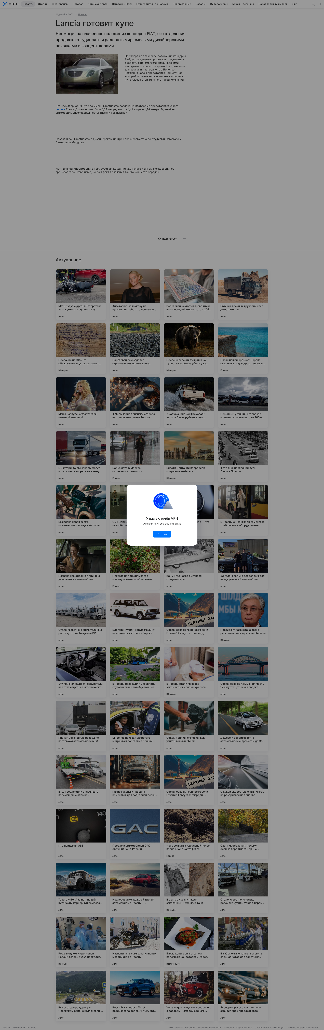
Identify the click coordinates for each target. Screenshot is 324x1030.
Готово (162, 534)
